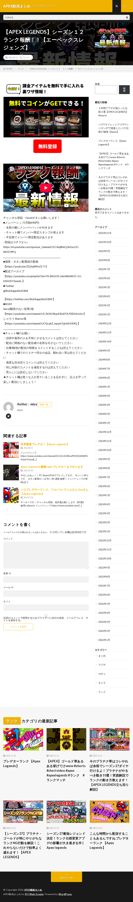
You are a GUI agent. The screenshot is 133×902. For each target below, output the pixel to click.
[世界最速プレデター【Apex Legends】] (11, 450)
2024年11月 (105, 332)
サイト (7, 601)
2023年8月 (104, 468)
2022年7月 (104, 585)
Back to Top (66, 877)
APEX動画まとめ (33, 889)
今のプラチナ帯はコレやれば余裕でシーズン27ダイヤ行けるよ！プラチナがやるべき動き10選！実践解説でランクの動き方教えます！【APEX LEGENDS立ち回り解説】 (113, 188)
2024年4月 (104, 395)
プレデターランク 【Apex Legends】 (21, 763)
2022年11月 (105, 549)
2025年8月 (104, 260)
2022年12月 (105, 540)
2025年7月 (104, 269)
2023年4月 (104, 504)
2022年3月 (104, 621)
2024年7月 (104, 368)
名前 (7, 573)
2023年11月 (105, 440)
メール (8, 587)
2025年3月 (104, 305)
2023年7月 (104, 477)
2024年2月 (104, 413)
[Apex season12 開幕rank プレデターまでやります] (11, 472)
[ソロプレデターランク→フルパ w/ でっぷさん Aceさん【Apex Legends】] (11, 495)
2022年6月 (104, 594)
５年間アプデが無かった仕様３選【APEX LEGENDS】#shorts (113, 112)
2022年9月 (104, 567)
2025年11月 (105, 232)
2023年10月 (105, 449)
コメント (8, 538)
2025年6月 (104, 278)
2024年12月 (105, 323)
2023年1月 (104, 531)
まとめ (102, 655)
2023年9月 (104, 459)
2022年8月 (104, 576)
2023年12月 (105, 431)
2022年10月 (105, 558)
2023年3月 (104, 513)
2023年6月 (104, 486)
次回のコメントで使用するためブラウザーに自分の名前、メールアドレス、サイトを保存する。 (45, 619)
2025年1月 (104, 314)
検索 (97, 83)
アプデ (102, 664)
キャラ (102, 682)
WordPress (65, 894)
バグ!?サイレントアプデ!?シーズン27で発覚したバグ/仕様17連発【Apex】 (113, 128)
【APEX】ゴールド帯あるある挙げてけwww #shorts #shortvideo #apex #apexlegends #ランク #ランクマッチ (113, 161)
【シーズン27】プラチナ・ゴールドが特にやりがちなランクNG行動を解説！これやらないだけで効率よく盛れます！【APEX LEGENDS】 (22, 845)
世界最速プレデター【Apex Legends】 (45, 444)
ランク (26, 57)
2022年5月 (104, 603)
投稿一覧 (43, 404)
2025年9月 (104, 251)
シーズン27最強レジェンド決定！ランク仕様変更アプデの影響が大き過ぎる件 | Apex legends (66, 840)
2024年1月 (104, 422)
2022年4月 (104, 612)
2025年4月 (104, 296)
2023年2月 (104, 522)
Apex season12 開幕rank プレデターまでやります (52, 466)
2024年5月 (104, 386)
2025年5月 (104, 287)
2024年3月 (104, 404)
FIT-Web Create (34, 894)
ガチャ (102, 673)
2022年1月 (104, 639)
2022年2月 (104, 630)
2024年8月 (104, 359)
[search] (127, 17)
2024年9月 (104, 350)
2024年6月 (104, 377)
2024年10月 (105, 341)
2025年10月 (105, 241)
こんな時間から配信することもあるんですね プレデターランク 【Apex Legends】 (109, 840)
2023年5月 (104, 495)
